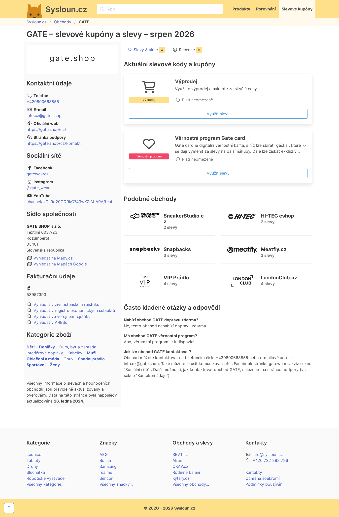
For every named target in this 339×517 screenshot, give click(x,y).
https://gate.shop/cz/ (46, 129)
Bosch (105, 460)
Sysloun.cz (37, 21)
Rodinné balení (186, 472)
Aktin (177, 460)
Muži (91, 352)
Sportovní (36, 364)
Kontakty (253, 472)
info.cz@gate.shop (44, 115)
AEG (104, 454)
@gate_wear (38, 187)
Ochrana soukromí (262, 478)
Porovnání (266, 8)
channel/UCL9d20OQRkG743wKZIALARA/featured (74, 201)
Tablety (33, 460)
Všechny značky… (116, 484)
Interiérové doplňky (45, 352)
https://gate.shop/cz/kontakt (54, 143)
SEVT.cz (180, 454)
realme (106, 472)
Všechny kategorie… (46, 484)
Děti (30, 346)
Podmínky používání (264, 484)
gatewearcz (38, 173)
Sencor (106, 478)
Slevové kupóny (297, 8)
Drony (32, 466)
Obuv (68, 358)
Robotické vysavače (46, 478)
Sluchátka (36, 472)
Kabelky (75, 352)
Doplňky (47, 346)
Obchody (62, 21)
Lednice (34, 454)
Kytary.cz (181, 478)
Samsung (108, 466)
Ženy (55, 364)
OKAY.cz (180, 466)
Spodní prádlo (91, 358)
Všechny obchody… (190, 484)
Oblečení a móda (43, 358)
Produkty (241, 8)
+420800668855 (43, 101)
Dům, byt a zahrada (77, 346)
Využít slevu (218, 113)
